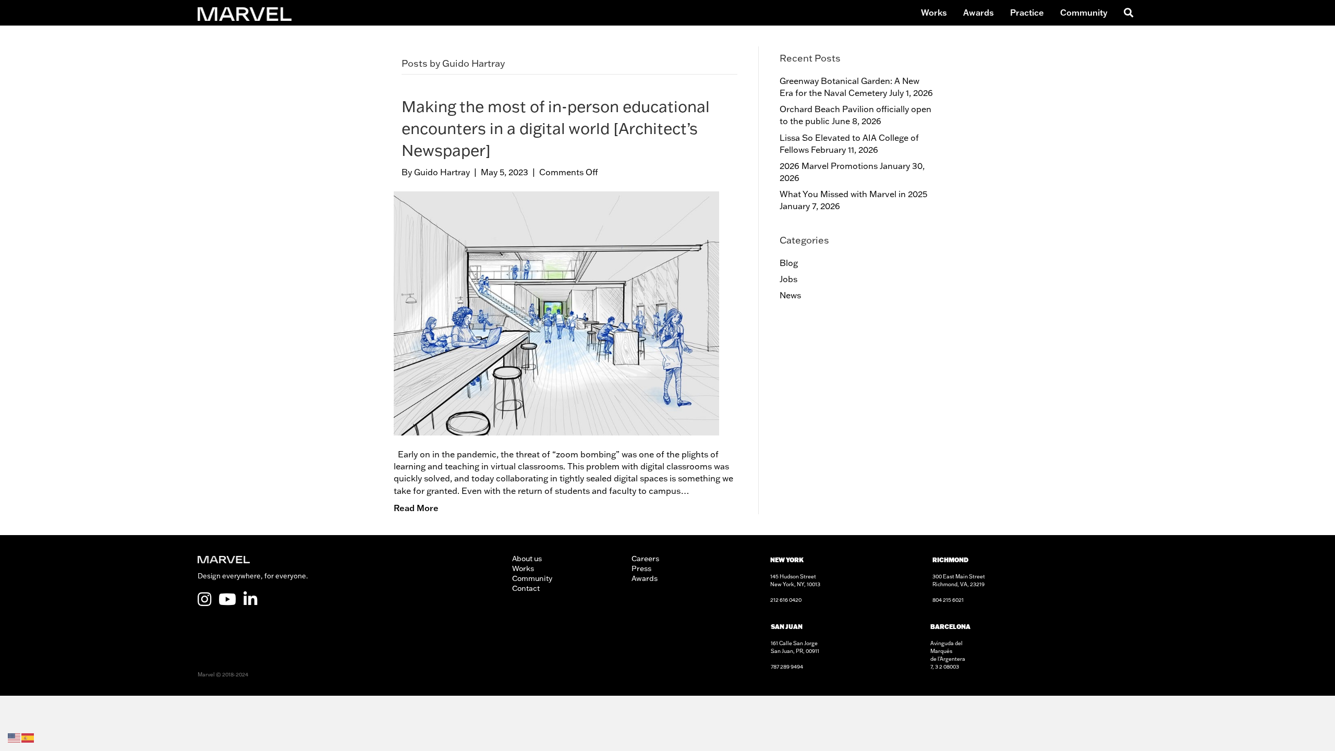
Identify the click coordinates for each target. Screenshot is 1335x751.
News (790, 295)
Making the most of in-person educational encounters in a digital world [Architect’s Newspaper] (556, 128)
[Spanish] (28, 737)
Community (1084, 12)
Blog (789, 263)
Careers (645, 558)
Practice (1027, 12)
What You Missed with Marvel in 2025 (853, 194)
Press (641, 568)
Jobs (788, 279)
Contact (526, 588)
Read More (416, 508)
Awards (978, 12)
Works (934, 12)
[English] (14, 737)
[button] (1126, 13)
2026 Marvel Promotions (829, 166)
